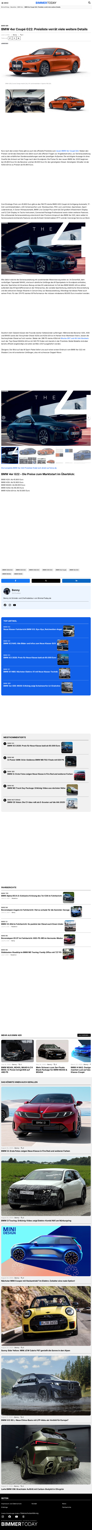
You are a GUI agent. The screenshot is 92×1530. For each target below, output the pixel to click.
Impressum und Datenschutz (11, 1504)
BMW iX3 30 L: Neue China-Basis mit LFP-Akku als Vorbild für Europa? (34, 1420)
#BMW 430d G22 (34, 570)
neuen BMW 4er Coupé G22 (67, 151)
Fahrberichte (66, 1507)
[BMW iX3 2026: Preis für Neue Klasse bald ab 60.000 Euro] (63, 659)
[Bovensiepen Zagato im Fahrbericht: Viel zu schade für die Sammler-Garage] (76, 911)
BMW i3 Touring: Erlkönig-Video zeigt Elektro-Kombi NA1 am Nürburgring (36, 1220)
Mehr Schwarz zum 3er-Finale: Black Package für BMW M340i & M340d (51, 1069)
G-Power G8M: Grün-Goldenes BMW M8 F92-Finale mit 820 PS (35, 760)
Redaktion (15, 898)
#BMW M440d (6, 574)
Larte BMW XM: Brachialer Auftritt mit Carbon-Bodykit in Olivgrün (32, 1489)
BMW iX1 (6, 669)
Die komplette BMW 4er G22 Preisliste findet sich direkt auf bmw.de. (29, 468)
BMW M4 (4, 907)
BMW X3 (4, 921)
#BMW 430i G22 (47, 570)
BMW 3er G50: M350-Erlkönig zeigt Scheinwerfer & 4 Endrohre (31, 686)
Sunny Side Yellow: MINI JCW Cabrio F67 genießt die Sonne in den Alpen (35, 1350)
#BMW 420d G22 (7, 570)
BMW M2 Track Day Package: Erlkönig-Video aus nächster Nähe (36, 788)
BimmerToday (5, 7)
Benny (15, 35)
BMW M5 (4, 936)
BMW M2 (10, 786)
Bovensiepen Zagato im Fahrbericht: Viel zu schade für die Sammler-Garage (35, 910)
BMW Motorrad (13, 800)
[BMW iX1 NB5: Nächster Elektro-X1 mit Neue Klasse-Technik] (64, 673)
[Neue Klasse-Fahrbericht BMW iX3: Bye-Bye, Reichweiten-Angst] (68, 631)
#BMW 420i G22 (21, 570)
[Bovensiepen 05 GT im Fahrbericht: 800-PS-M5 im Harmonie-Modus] (69, 940)
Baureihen (13, 7)
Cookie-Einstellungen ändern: (10, 1513)
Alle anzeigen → (84, 1035)
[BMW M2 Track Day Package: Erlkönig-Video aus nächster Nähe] (72, 790)
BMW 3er (7, 683)
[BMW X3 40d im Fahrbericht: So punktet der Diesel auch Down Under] (70, 925)
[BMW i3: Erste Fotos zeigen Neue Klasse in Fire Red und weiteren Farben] (79, 775)
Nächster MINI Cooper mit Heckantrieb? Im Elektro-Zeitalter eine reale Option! (38, 1281)
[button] (88, 418)
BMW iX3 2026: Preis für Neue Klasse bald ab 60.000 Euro (29, 657)
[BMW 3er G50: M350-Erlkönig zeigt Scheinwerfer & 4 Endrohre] (67, 687)
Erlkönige (4, 1507)
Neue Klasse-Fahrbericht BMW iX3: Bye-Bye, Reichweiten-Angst (32, 629)
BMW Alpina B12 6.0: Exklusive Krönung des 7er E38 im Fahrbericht (31, 896)
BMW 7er (4, 893)
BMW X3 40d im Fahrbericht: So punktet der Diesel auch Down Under (32, 924)
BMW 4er (20, 7)
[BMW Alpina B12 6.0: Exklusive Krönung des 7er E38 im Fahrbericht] (68, 897)
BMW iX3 (6, 627)
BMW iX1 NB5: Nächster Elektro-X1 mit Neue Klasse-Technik (30, 672)
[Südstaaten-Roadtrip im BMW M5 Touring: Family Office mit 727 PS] (68, 954)
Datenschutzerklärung (29, 1513)
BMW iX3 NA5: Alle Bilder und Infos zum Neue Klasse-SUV (29, 643)
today (46, 2)
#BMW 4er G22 (74, 570)
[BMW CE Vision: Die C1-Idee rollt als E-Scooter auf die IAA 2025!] (72, 804)
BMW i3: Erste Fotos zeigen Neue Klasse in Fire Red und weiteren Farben (40, 774)
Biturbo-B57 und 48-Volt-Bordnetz (75, 338)
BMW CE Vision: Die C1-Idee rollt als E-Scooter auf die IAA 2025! (36, 802)
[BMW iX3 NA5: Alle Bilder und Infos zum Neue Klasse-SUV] (62, 645)
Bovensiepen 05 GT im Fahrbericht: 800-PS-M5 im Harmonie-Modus (32, 938)
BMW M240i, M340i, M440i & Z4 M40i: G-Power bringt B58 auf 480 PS (17, 1069)
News (64, 1504)
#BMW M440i (18, 574)
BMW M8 (10, 757)
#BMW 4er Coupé (61, 570)
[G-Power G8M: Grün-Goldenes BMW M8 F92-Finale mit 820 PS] (70, 761)
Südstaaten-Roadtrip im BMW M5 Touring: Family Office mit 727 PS (31, 952)
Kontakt (34, 1504)
